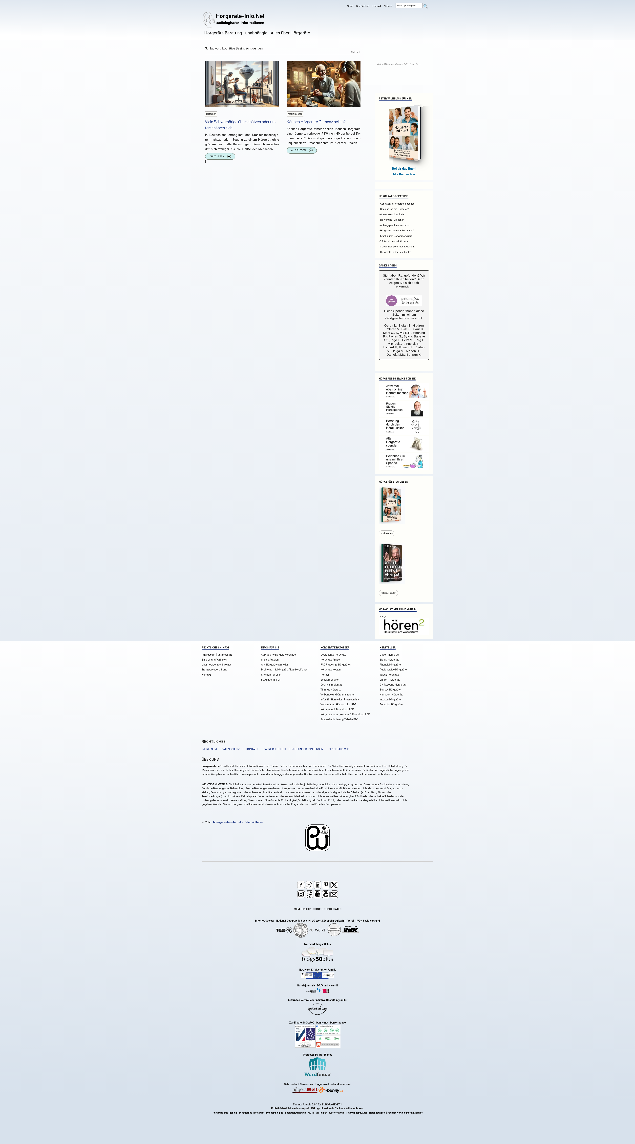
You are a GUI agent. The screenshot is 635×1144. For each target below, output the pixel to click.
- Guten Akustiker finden (392, 214)
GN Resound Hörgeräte (393, 684)
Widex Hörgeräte (389, 674)
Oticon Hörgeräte (389, 654)
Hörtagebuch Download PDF (337, 709)
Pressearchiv (351, 699)
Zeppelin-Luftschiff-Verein (339, 920)
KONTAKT (251, 749)
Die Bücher (362, 6)
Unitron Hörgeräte (390, 679)
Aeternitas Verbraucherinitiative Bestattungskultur (317, 1000)
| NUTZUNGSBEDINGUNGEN (305, 749)
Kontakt (376, 6)
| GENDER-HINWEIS (337, 749)
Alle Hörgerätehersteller (274, 664)
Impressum (208, 654)
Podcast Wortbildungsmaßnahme (405, 1112)
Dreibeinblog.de (274, 1112)
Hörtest (324, 674)
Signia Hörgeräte (389, 659)
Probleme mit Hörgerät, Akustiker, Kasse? (285, 669)
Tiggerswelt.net (324, 1084)
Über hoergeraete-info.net (216, 664)
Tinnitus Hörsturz (330, 689)
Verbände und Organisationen (337, 694)
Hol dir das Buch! (404, 168)
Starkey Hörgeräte (390, 689)
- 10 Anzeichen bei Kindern (393, 241)
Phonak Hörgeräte (390, 664)
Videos (388, 6)
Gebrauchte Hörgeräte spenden (279, 654)
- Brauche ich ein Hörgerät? (394, 209)
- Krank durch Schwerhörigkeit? (396, 236)
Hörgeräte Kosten (330, 669)
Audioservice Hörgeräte (393, 669)
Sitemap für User (271, 674)
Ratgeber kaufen (388, 593)
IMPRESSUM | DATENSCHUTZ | (223, 749)
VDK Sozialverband (368, 920)
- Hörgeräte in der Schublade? (395, 252)
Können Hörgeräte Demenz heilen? (316, 121)
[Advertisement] (398, 64)
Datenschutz (224, 654)
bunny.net (345, 1084)
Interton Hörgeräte (390, 699)
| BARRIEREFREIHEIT (272, 749)
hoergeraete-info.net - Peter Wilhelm (238, 822)
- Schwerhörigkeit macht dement (397, 246)
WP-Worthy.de (336, 1112)
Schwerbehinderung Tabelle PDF (339, 719)
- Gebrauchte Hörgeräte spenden (396, 203)
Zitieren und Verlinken (214, 659)
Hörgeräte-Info (220, 1112)
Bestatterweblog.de (295, 1112)
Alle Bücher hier (404, 174)
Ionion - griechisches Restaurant (247, 1112)
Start (350, 6)
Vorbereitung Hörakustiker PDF (338, 704)
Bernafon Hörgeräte (391, 704)
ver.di (334, 985)
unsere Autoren (270, 659)
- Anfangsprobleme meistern (394, 225)
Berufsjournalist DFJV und (313, 985)
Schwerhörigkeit (329, 679)
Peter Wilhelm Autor (356, 1112)
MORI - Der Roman (317, 1112)
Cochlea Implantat (331, 684)
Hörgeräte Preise (330, 659)
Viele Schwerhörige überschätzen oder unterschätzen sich (240, 124)
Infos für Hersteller (331, 699)
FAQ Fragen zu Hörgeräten (335, 664)
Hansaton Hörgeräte (391, 694)
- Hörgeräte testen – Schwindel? (396, 230)
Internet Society (264, 920)
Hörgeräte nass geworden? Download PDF (345, 714)
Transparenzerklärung (214, 669)
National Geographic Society (293, 920)
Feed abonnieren (270, 679)
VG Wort (316, 920)
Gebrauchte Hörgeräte (333, 654)
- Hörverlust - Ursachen (391, 219)
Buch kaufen (387, 533)
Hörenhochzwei (377, 1112)
